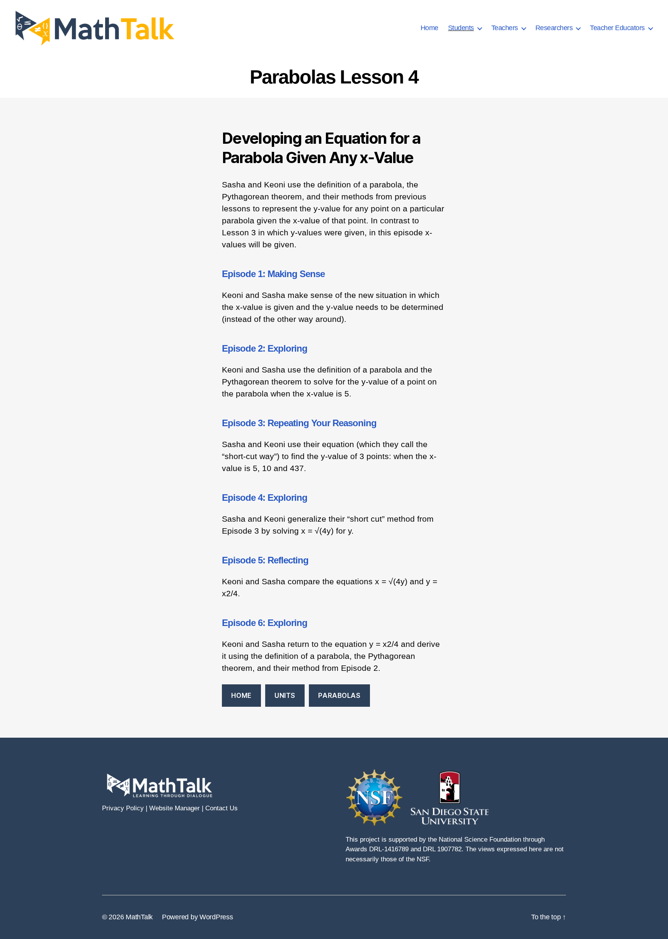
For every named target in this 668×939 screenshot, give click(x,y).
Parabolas (339, 695)
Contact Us (221, 808)
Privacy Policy (123, 808)
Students (461, 28)
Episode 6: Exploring (264, 622)
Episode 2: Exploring (264, 348)
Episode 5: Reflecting (265, 560)
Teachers (504, 28)
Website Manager (174, 808)
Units (284, 695)
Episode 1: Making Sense (273, 274)
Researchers (554, 28)
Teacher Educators (617, 28)
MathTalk (139, 917)
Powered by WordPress (197, 917)
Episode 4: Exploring (264, 497)
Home (429, 28)
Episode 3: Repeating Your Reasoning (299, 423)
